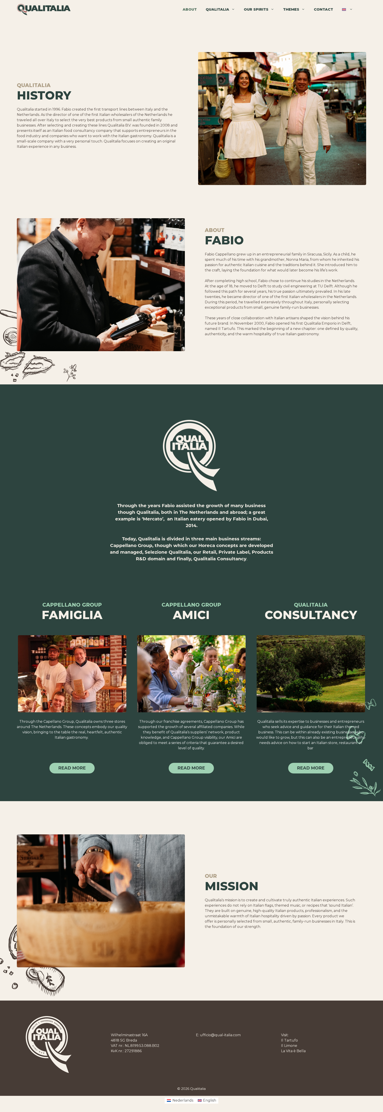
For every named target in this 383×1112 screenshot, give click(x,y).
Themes (291, 9)
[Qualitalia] (43, 10)
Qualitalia (217, 9)
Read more (72, 768)
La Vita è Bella (293, 1051)
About (190, 9)
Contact (323, 9)
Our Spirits (256, 9)
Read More (310, 768)
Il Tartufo (289, 1040)
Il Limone (289, 1046)
